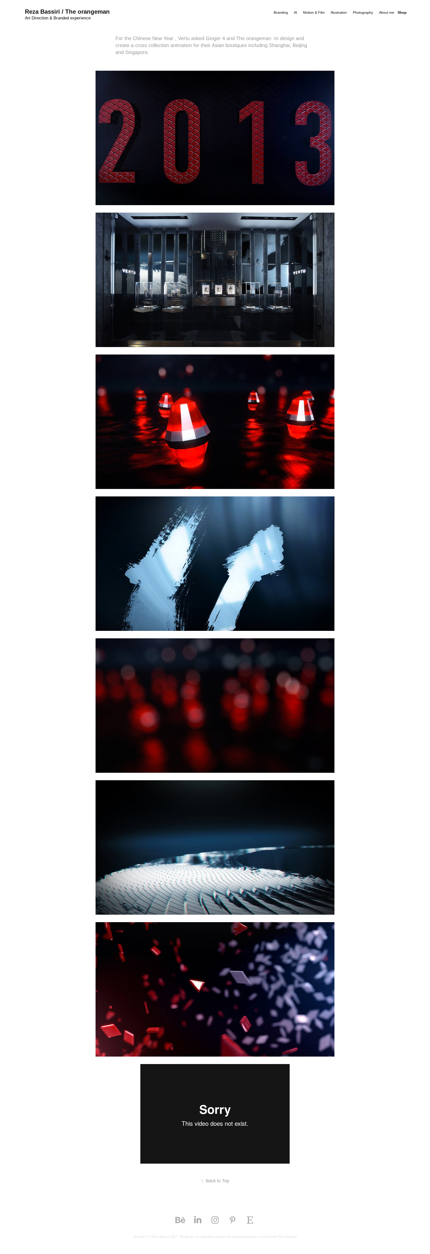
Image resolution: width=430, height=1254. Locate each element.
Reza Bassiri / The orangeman (67, 11)
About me (386, 12)
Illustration (339, 12)
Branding (281, 12)
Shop (402, 12)
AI (295, 12)
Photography (363, 12)
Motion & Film (314, 12)
